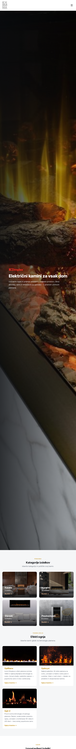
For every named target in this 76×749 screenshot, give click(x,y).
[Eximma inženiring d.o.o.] (4, 5)
